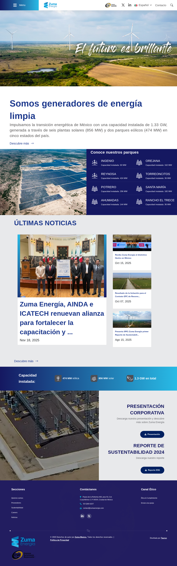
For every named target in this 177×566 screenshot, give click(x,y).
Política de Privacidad (59, 540)
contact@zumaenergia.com (93, 508)
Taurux (164, 538)
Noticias (14, 517)
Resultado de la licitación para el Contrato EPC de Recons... (130, 295)
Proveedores (16, 503)
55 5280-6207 (88, 504)
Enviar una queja (147, 503)
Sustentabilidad (17, 508)
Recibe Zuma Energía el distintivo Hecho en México (131, 256)
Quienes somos (17, 498)
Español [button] (143, 5)
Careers (14, 513)
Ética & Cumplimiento (149, 498)
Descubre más (20, 143)
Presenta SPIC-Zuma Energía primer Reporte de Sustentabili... (132, 333)
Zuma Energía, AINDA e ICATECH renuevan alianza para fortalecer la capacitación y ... (62, 318)
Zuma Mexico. (81, 537)
